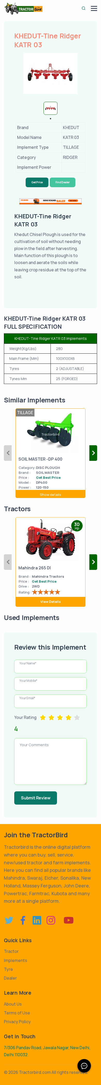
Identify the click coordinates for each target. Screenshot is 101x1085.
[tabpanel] (50, 108)
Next (93, 453)
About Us (13, 1004)
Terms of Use (17, 1013)
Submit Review (35, 798)
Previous (8, 453)
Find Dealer (62, 182)
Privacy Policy (17, 1022)
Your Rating (25, 717)
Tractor (11, 951)
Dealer (10, 978)
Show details (50, 494)
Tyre (8, 969)
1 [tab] (50, 118)
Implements (15, 960)
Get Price (37, 182)
